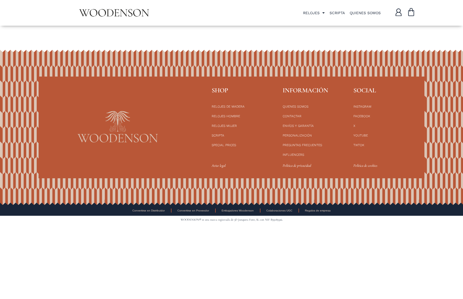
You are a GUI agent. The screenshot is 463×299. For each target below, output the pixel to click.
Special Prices (224, 145)
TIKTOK (358, 145)
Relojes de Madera (228, 106)
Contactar (292, 116)
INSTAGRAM (362, 106)
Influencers (293, 155)
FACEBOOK (361, 116)
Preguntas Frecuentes (302, 145)
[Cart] (411, 12)
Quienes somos (365, 13)
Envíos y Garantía (298, 126)
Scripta (337, 13)
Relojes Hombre (226, 116)
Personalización (297, 135)
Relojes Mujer (224, 126)
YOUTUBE (360, 135)
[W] (398, 12)
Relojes (311, 13)
